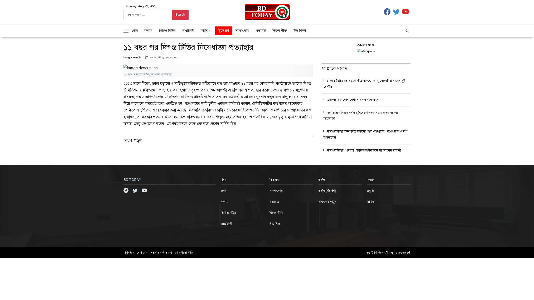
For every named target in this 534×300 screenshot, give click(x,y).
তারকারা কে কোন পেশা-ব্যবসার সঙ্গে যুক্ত (352, 100)
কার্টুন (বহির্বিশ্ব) (327, 191)
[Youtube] (144, 190)
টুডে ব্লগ (224, 31)
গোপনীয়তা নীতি (184, 252)
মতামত (261, 31)
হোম (135, 31)
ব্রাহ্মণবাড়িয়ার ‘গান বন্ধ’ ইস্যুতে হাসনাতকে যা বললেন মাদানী (364, 150)
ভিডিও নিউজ (167, 31)
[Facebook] (126, 190)
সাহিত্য (371, 202)
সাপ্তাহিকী (188, 31)
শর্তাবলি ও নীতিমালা (161, 252)
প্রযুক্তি (370, 191)
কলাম (148, 31)
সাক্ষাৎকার (242, 31)
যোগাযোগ (142, 252)
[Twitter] (136, 190)
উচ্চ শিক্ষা (300, 31)
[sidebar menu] (125, 30)
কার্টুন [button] (204, 31)
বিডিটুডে (129, 252)
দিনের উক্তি (280, 31)
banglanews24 (132, 57)
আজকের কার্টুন (327, 202)
